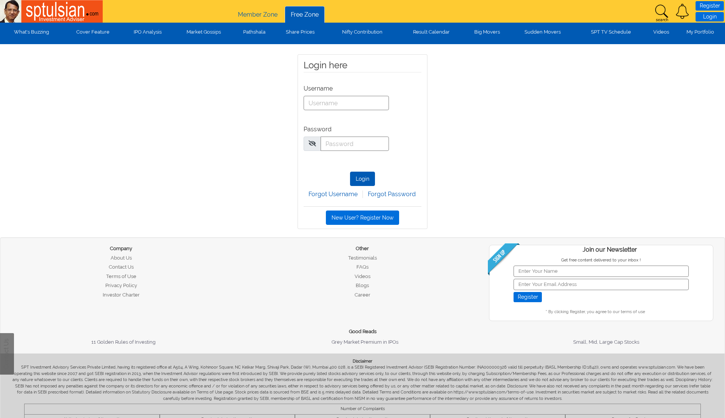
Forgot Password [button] (392, 194)
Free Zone (305, 14)
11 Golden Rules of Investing (123, 342)
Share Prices (300, 32)
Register (710, 6)
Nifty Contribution (362, 32)
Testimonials (362, 258)
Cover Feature (93, 32)
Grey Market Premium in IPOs (365, 342)
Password (318, 129)
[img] (312, 143)
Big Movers (487, 32)
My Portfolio (700, 32)
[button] (682, 11)
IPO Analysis (148, 32)
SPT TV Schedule (611, 32)
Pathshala (254, 32)
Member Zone (258, 14)
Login (710, 17)
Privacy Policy (121, 285)
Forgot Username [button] (333, 194)
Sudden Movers (542, 32)
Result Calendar (431, 32)
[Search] (661, 13)
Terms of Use (121, 276)
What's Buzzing (31, 32)
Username (318, 88)
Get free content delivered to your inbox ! (601, 260)
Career (362, 295)
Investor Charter (121, 295)
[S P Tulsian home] (11, 11)
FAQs (362, 267)
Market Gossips (204, 32)
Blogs (362, 285)
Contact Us (121, 267)
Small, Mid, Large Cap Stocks (606, 342)
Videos (661, 32)
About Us (121, 258)
